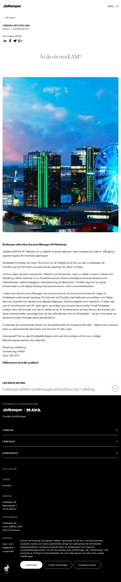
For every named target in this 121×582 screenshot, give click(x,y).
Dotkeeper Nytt (21, 29)
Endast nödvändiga (58, 565)
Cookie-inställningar (14, 416)
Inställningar (31, 565)
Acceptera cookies (87, 565)
